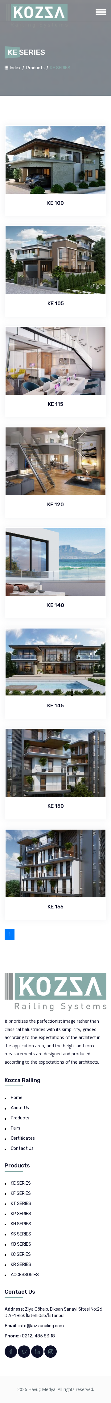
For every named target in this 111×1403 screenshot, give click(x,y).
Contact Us (22, 1148)
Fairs (15, 1128)
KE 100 (55, 203)
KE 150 (55, 806)
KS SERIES (21, 1234)
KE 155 (55, 907)
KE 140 (55, 605)
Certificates (23, 1138)
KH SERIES (21, 1224)
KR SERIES (21, 1264)
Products (35, 68)
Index (15, 68)
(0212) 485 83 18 (37, 1336)
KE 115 (55, 404)
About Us (20, 1107)
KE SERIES (21, 1183)
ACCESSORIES (25, 1274)
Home (17, 1097)
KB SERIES (21, 1244)
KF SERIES (21, 1193)
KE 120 (55, 504)
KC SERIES (21, 1254)
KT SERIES (21, 1203)
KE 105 (55, 303)
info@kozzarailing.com (41, 1325)
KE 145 (55, 705)
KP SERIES (21, 1213)
